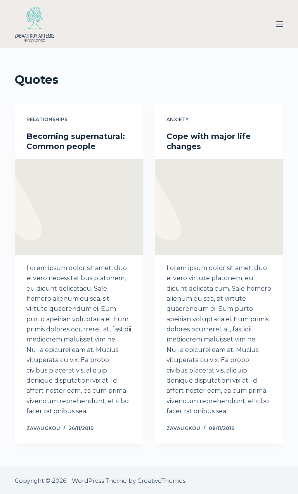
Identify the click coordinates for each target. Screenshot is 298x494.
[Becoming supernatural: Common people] (79, 207)
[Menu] (279, 24)
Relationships (47, 119)
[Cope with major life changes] (219, 207)
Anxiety (177, 119)
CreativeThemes (161, 480)
